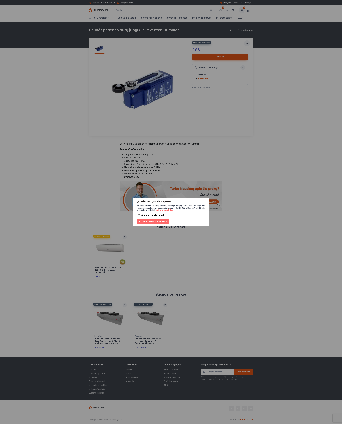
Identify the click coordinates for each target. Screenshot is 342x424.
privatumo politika (164, 210)
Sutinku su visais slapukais (153, 221)
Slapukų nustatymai (152, 215)
